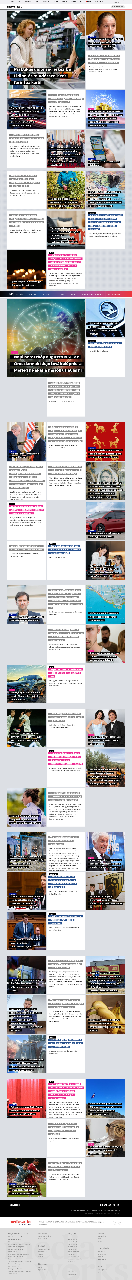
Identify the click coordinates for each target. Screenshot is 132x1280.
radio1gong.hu (102, 1270)
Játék (108, 1)
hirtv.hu (40, 1254)
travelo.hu (71, 1254)
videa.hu (101, 1256)
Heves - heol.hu (13, 1259)
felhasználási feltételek (90, 1210)
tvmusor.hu (71, 1264)
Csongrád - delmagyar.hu (16, 1246)
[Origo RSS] (118, 1205)
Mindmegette (28, 1)
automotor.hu (72, 1239)
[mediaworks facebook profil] (115, 1223)
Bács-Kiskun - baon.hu (15, 1237)
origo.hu (41, 1256)
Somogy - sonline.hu (15, 1269)
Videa (37, 1)
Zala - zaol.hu (42, 1238)
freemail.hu (101, 1251)
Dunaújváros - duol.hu (15, 1249)
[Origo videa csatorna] (114, 1205)
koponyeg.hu (102, 1254)
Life (19, 1)
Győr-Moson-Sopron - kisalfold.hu (19, 1254)
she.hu (100, 1241)
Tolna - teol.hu (13, 1274)
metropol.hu (102, 1236)
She (81, 1)
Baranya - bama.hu (14, 1239)
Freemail (55, 1)
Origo (12, 1)
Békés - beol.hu (13, 1242)
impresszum (111, 1210)
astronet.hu (71, 1237)
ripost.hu (101, 1233)
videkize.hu (71, 1261)
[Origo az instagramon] (109, 1205)
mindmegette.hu (73, 1251)
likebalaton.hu (72, 1246)
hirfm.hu (100, 1272)
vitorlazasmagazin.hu (75, 1259)
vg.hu (40, 1267)
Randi (89, 1)
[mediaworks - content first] (20, 1222)
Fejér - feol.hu (12, 1251)
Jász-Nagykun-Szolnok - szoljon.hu (19, 1261)
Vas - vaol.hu (42, 1233)
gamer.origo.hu (73, 1244)
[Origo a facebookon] (101, 1205)
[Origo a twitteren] (105, 1205)
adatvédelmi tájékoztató (76, 1210)
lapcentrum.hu (102, 1259)
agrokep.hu (42, 1270)
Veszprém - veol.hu (44, 1236)
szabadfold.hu (42, 1251)
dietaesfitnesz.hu (73, 1256)
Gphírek (73, 1)
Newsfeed (46, 1)
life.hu (100, 1238)
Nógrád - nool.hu (13, 1266)
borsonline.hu (72, 1274)
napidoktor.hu (72, 1249)
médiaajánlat (118, 1210)
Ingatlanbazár (99, 1)
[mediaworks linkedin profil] (120, 1223)
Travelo (64, 1)
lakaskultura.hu (73, 1242)
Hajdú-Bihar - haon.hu (15, 1256)
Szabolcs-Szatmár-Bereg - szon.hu (19, 1271)
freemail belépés (118, 7)
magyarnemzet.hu (44, 1249)
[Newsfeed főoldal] (15, 1205)
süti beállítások (102, 1210)
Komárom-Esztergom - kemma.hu (19, 1264)
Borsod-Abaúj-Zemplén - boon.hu (19, 1244)
